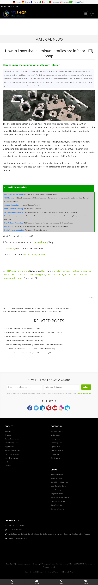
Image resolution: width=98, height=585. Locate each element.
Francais (36, 2)
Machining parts (56, 443)
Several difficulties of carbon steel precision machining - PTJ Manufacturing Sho (34, 332)
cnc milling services (61, 271)
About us (8, 431)
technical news (71, 274)
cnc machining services (34, 254)
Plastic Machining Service (60, 497)
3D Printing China (66, 564)
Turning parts (55, 439)
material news (49, 39)
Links (26, 572)
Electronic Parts (68, 572)
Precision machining (58, 501)
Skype (67, 407)
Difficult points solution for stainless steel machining (24, 340)
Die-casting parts (57, 450)
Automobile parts (57, 474)
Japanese (65, 2)
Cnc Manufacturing (57, 509)
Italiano (46, 2)
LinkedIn (42, 407)
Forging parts (55, 454)
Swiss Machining (57, 505)
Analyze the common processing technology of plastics (25, 336)
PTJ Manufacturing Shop (17, 271)
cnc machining (40, 242)
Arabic (74, 2)
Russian (82, 2)
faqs (61, 274)
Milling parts (55, 435)
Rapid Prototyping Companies (48, 564)
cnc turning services (81, 271)
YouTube (54, 407)
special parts (52, 274)
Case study (10, 248)
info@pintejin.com (21, 538)
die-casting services (12, 439)
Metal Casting (56, 490)
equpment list (9, 446)
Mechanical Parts (57, 431)
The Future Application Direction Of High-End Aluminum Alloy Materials (31, 353)
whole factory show (11, 443)
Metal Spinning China (58, 486)
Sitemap (8, 466)
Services (8, 435)
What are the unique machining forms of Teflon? (23, 328)
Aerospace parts (57, 478)
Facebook (29, 407)
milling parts (9, 274)
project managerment (12, 450)
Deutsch (18, 2)
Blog (43, 271)
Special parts (55, 458)
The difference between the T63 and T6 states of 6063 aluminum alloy (30, 349)
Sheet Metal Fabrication (59, 482)
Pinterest (48, 407)
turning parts (22, 274)
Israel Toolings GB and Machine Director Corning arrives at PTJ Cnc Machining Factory (42, 308)
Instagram (61, 407)
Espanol (27, 2)
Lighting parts (55, 446)
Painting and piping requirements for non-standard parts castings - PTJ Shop (35, 311)
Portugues (55, 2)
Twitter (36, 407)
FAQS (7, 462)
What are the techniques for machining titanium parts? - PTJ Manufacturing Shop (34, 345)
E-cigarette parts (57, 494)
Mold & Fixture (38, 572)
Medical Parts (53, 572)
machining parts (37, 274)
